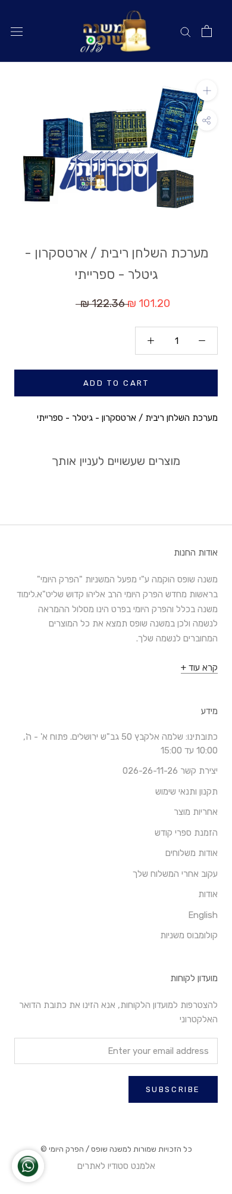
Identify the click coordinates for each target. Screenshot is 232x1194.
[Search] (185, 31)
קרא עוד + (199, 667)
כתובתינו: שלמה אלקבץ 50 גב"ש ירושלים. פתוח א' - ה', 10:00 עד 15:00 (120, 743)
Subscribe (173, 1089)
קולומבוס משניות (189, 935)
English (203, 915)
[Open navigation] (17, 31)
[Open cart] (207, 31)
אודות (208, 894)
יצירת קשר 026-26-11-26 (170, 770)
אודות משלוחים (191, 853)
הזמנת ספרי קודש (186, 832)
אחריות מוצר (196, 812)
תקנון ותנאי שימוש (186, 791)
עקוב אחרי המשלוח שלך (175, 874)
